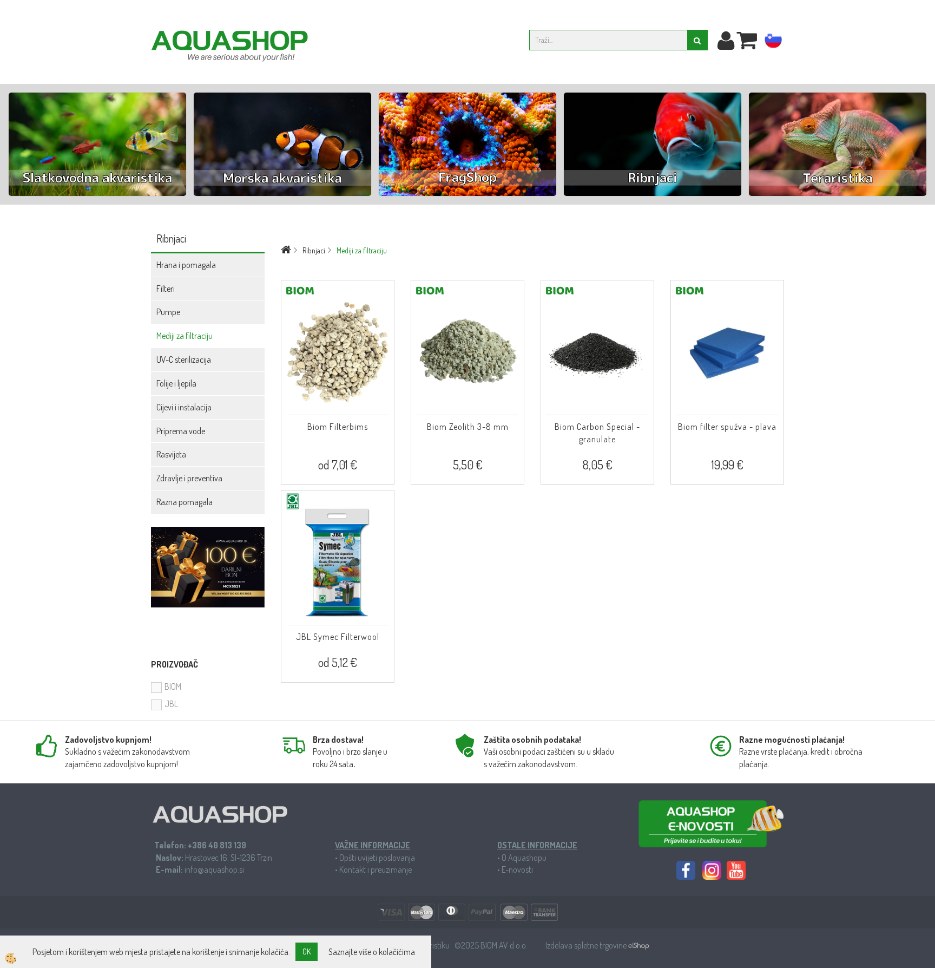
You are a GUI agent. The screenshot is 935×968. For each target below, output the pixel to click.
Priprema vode (180, 431)
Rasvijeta (171, 454)
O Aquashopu (524, 857)
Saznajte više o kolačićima (371, 951)
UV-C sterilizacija (183, 359)
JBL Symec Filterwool (337, 636)
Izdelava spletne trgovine (586, 945)
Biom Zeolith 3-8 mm (468, 426)
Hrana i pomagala (186, 264)
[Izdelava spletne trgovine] (638, 945)
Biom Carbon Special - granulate (597, 432)
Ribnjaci (313, 250)
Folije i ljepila (176, 383)
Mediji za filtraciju (184, 335)
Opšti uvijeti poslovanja (377, 857)
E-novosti (517, 869)
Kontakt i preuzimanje (375, 869)
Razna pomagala (184, 501)
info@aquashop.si (214, 869)
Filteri (165, 288)
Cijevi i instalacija (184, 407)
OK (306, 951)
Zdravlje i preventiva (189, 478)
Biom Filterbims (337, 426)
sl (773, 42)
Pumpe (168, 311)
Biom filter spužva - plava (727, 426)
